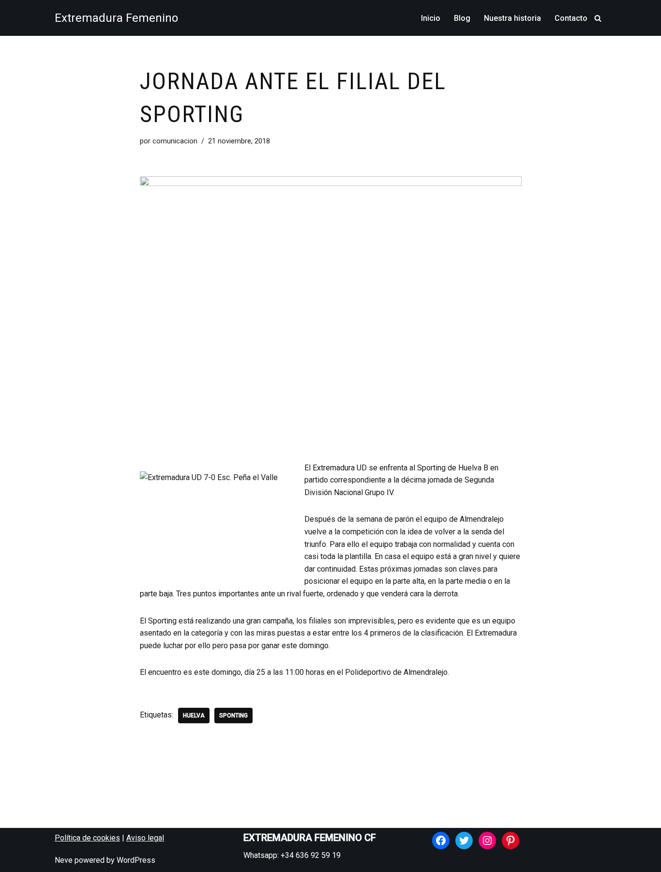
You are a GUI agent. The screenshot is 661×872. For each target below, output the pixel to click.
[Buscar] (597, 18)
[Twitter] (464, 840)
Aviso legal (145, 837)
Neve (64, 860)
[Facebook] (441, 840)
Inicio (430, 18)
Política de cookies (87, 837)
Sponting (233, 715)
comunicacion (174, 141)
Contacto (571, 18)
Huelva (194, 715)
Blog (462, 18)
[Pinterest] (510, 840)
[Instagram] (487, 840)
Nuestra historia (512, 18)
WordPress (136, 860)
